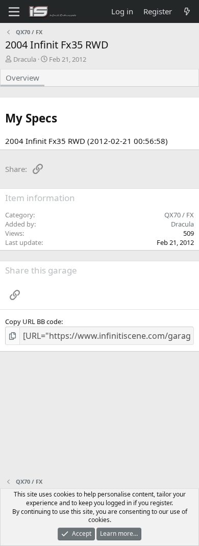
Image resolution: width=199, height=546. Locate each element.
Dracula (24, 59)
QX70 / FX (179, 214)
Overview (22, 77)
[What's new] (187, 11)
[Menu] (14, 12)
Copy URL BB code (33, 321)
